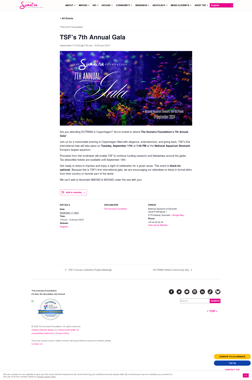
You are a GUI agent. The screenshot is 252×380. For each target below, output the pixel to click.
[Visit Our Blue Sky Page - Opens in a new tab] (217, 291)
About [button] (69, 5)
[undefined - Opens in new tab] (33, 301)
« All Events (66, 18)
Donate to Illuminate (232, 356)
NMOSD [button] (83, 5)
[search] (215, 301)
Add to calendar (74, 192)
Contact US (37, 344)
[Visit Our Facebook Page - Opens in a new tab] (171, 291)
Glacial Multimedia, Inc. (68, 330)
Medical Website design (43, 330)
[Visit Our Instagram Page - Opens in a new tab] (194, 291)
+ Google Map (177, 215)
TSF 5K (232, 363)
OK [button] (245, 375)
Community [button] (123, 5)
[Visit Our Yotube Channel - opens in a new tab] (187, 291)
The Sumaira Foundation (115, 208)
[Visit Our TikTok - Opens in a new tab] (210, 291)
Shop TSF (200, 5)
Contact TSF (232, 369)
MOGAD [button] (106, 5)
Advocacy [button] (159, 5)
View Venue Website (157, 225)
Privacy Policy (62, 333)
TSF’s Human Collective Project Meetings (90, 269)
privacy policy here (46, 377)
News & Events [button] (180, 5)
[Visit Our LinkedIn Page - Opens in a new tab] (202, 291)
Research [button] (141, 5)
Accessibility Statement (43, 333)
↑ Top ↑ (212, 311)
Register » (64, 226)
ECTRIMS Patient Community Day (171, 269)
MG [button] (94, 5)
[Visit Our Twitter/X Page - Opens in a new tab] (179, 291)
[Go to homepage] (32, 5)
